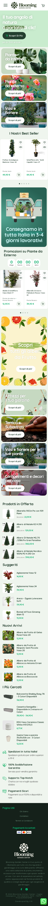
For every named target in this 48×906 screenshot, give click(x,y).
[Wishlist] (21, 142)
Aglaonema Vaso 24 (27, 586)
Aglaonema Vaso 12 (26, 573)
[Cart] (43, 6)
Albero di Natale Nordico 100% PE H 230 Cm (29, 552)
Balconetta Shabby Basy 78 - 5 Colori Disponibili (31, 695)
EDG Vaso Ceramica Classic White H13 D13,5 (30, 723)
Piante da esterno (9, 298)
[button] (18, 174)
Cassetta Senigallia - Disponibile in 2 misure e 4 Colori (29, 709)
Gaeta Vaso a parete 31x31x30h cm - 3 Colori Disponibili (28, 737)
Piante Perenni (8, 300)
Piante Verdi (7, 171)
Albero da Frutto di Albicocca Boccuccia (27, 675)
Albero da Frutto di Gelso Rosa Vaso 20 (29, 633)
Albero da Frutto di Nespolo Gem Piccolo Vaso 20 (27, 648)
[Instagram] (26, 889)
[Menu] (5, 5)
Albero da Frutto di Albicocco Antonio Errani (29, 661)
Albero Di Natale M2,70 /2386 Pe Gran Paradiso (29, 539)
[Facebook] (21, 889)
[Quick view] (21, 147)
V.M (30, 901)
